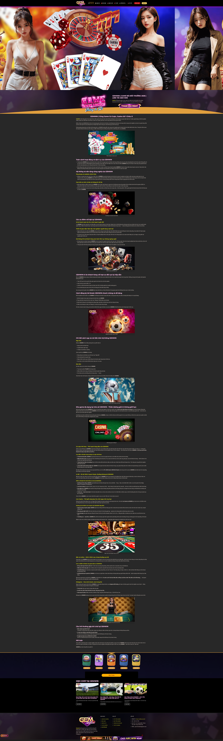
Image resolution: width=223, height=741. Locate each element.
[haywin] (127, 738)
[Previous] (6, 48)
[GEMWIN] (81, 3)
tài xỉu (117, 3)
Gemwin (114, 100)
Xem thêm (79, 704)
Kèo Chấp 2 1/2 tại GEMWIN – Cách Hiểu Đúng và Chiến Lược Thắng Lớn (134, 697)
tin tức (130, 3)
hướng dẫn (123, 3)
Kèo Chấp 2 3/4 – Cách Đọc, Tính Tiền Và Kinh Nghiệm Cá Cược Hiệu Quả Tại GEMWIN (110, 698)
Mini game (104, 3)
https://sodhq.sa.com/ (140, 719)
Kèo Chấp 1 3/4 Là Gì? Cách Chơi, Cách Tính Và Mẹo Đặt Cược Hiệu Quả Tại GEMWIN (87, 697)
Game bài (98, 3)
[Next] (217, 48)
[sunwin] (95, 738)
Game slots (111, 3)
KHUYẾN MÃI (104, 727)
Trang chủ (92, 3)
